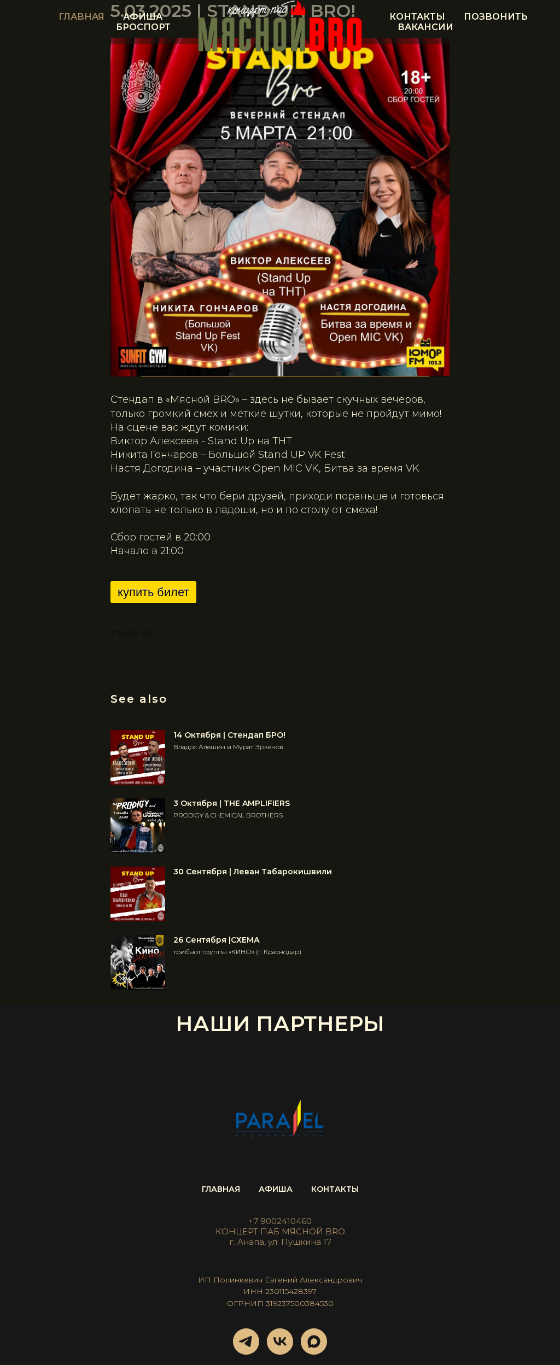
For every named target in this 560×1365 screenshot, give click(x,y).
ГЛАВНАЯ (221, 1189)
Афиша (142, 16)
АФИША (276, 1189)
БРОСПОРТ (143, 27)
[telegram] (246, 1341)
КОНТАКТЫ (335, 1189)
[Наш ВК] (280, 1341)
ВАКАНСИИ (425, 27)
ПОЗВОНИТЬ (496, 16)
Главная (81, 16)
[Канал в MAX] (314, 1341)
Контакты (417, 16)
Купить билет (153, 592)
